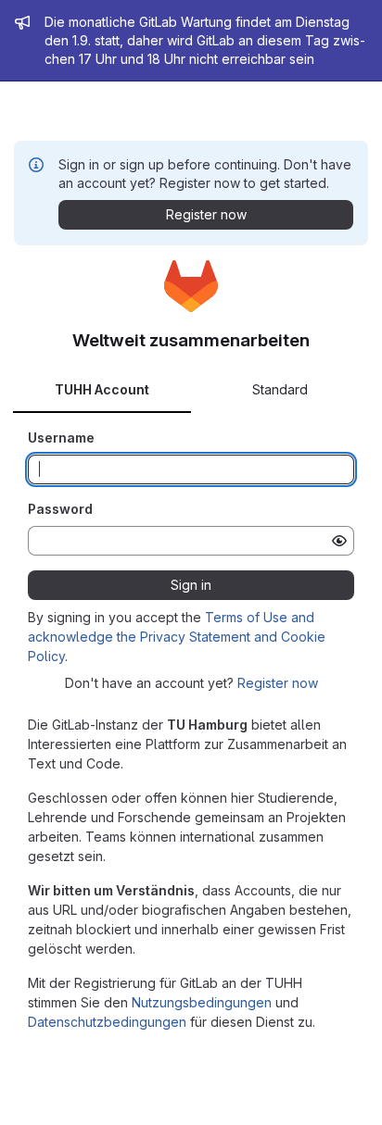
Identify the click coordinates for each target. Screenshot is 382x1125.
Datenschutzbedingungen (107, 1022)
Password (60, 509)
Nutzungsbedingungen (202, 1002)
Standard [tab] (280, 389)
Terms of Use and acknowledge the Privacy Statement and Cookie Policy (176, 636)
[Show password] (339, 541)
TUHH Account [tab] (102, 389)
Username (61, 437)
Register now (277, 683)
